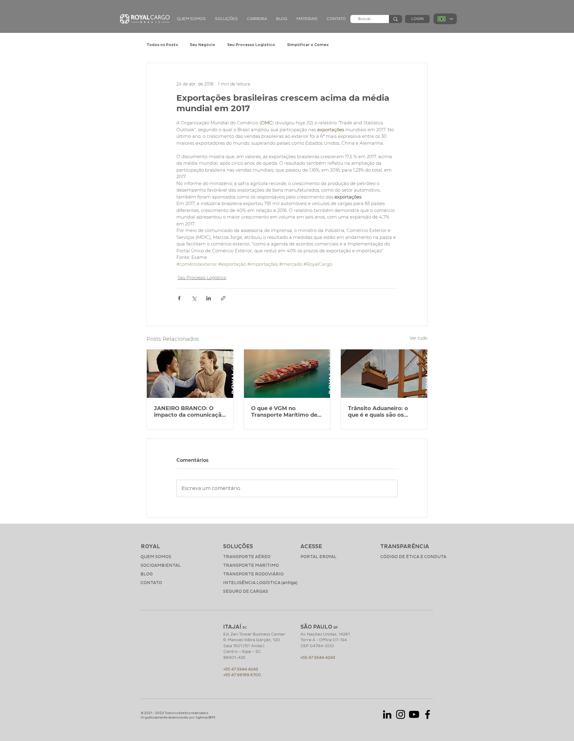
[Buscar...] (395, 19)
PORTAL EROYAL (318, 556)
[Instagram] (401, 714)
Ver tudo (419, 338)
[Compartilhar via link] (223, 298)
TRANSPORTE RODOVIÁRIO (253, 574)
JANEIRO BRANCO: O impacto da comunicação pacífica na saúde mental (189, 411)
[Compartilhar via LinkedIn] (208, 298)
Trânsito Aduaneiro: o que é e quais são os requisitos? (378, 411)
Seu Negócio (202, 44)
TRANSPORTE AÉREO (247, 556)
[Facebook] (427, 714)
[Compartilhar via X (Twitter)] (194, 298)
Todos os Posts (162, 44)
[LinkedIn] (387, 714)
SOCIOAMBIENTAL (161, 565)
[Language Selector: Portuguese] (445, 18)
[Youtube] (414, 714)
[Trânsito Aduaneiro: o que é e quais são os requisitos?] (384, 373)
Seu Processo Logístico (251, 44)
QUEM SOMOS (156, 556)
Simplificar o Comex (308, 44)
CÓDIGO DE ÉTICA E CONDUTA (406, 556)
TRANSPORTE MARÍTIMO (251, 565)
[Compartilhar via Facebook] (179, 298)
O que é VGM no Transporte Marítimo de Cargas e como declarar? (286, 411)
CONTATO (151, 582)
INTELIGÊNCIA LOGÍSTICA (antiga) (254, 582)
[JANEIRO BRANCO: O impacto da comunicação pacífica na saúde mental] (190, 373)
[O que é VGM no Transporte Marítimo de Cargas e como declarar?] (287, 373)
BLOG (147, 574)
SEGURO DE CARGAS (245, 591)
